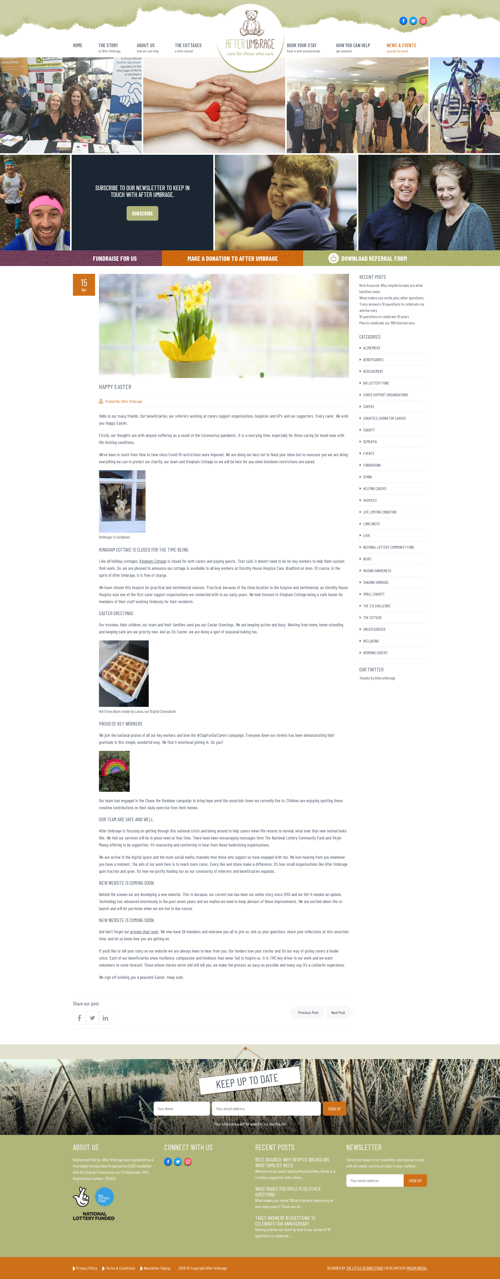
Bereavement (373, 371)
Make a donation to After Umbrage (233, 258)
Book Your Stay (303, 47)
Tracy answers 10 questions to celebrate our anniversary (285, 1221)
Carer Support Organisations (385, 394)
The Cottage (372, 617)
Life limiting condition (379, 511)
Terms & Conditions (120, 1267)
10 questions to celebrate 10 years (384, 316)
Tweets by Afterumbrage (377, 677)
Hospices (370, 500)
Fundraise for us (115, 258)
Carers (368, 406)
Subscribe (142, 213)
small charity (374, 593)
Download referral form (374, 258)
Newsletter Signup (157, 1267)
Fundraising (372, 464)
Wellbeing (371, 640)
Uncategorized (374, 629)
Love (366, 535)
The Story (109, 47)
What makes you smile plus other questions (391, 297)
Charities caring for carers (384, 418)
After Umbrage (131, 401)
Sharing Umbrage (376, 582)
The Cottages (188, 47)
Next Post (338, 1012)
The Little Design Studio (364, 1267)
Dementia (370, 441)
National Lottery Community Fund (388, 547)
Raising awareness (377, 570)
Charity (369, 429)
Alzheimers (371, 347)
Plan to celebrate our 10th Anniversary (387, 322)
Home (77, 45)
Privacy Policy (87, 1267)
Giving (367, 476)
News (367, 558)
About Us (148, 47)
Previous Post (308, 1012)
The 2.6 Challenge (377, 605)
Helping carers (374, 488)
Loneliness (371, 523)
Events (368, 453)
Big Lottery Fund (376, 382)
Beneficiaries (373, 359)
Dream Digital (417, 1267)
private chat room (144, 931)
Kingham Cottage (152, 561)
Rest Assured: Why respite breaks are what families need (292, 1162)
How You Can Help (353, 47)
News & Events (401, 47)
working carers (375, 652)
